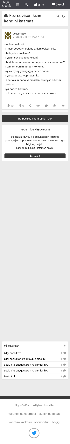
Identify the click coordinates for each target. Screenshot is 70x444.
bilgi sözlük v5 (33, 352)
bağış (56, 422)
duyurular (13, 345)
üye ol (59, 4)
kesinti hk (33, 376)
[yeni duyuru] (65, 345)
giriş (40, 4)
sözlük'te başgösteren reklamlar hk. (33, 364)
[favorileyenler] (54, 105)
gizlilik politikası (49, 413)
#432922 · (28, 37)
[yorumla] (46, 105)
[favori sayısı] (38, 105)
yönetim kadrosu (20, 422)
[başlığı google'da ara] (63, 16)
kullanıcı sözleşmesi (22, 413)
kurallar (49, 405)
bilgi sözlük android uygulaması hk (33, 358)
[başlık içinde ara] (58, 16)
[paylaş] (30, 105)
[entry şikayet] (63, 105)
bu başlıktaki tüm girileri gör (35, 118)
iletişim (37, 405)
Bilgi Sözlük (6, 4)
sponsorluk (41, 422)
